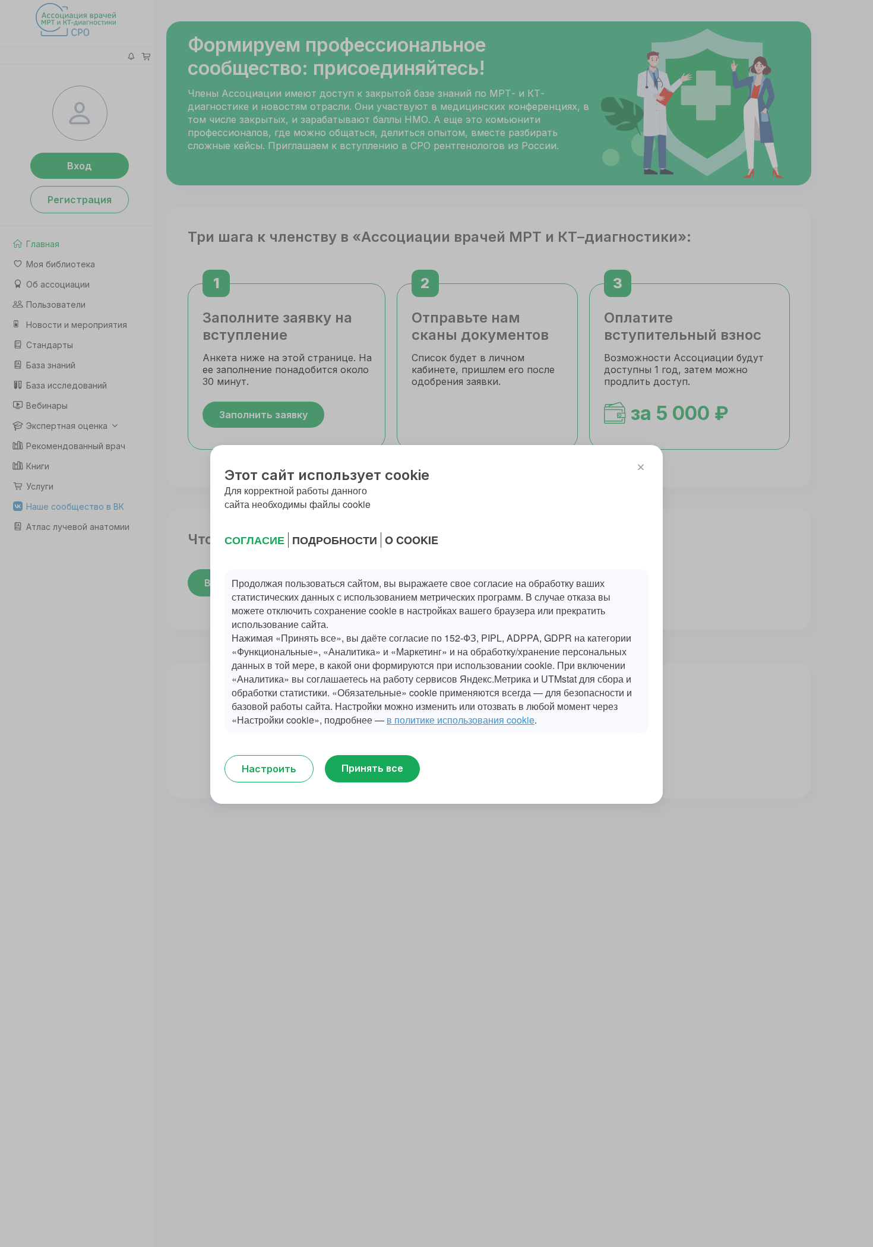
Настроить (269, 769)
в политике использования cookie (460, 720)
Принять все (372, 768)
